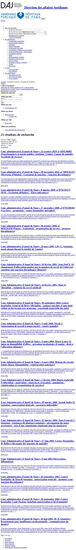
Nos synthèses (13, 78)
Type (13, 139)
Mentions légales (10, 546)
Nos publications (10, 73)
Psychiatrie (12, 66)
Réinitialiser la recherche (16, 35)
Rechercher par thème (15, 34)
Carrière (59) (13, 116)
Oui (4, 145)
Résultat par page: (6, 141)
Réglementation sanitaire (16, 57)
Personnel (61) (9, 115)
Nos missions (13, 71)
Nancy (18, 89)
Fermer (3, 21)
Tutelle (11, 64)
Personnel (12, 45)
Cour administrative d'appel (29, 89)
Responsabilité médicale (16, 43)
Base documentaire (11, 28)
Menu (43, 19)
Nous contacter (9, 542)
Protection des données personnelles (16, 547)
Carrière (12, 89)
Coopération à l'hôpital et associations (20, 50)
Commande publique (15, 53)
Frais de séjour (13, 61)
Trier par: (4, 139)
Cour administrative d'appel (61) (15, 130)
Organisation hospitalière (16, 41)
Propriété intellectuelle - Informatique (20, 52)
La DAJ (7, 68)
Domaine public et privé (16, 59)
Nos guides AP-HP (15, 75)
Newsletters (8, 538)
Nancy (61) (8, 123)
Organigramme (13, 69)
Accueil (3, 82)
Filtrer (3, 84)
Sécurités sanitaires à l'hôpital (18, 62)
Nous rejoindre (9, 544)
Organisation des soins (16, 48)
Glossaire (8, 540)
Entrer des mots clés (15, 30)
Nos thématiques (10, 39)
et (1, 100)
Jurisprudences (5, 89)
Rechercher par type (15, 32)
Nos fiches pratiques (15, 77)
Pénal (10, 55)
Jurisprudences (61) (11, 108)
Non (9, 145)
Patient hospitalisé (14, 46)
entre (2, 98)
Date (9, 139)
